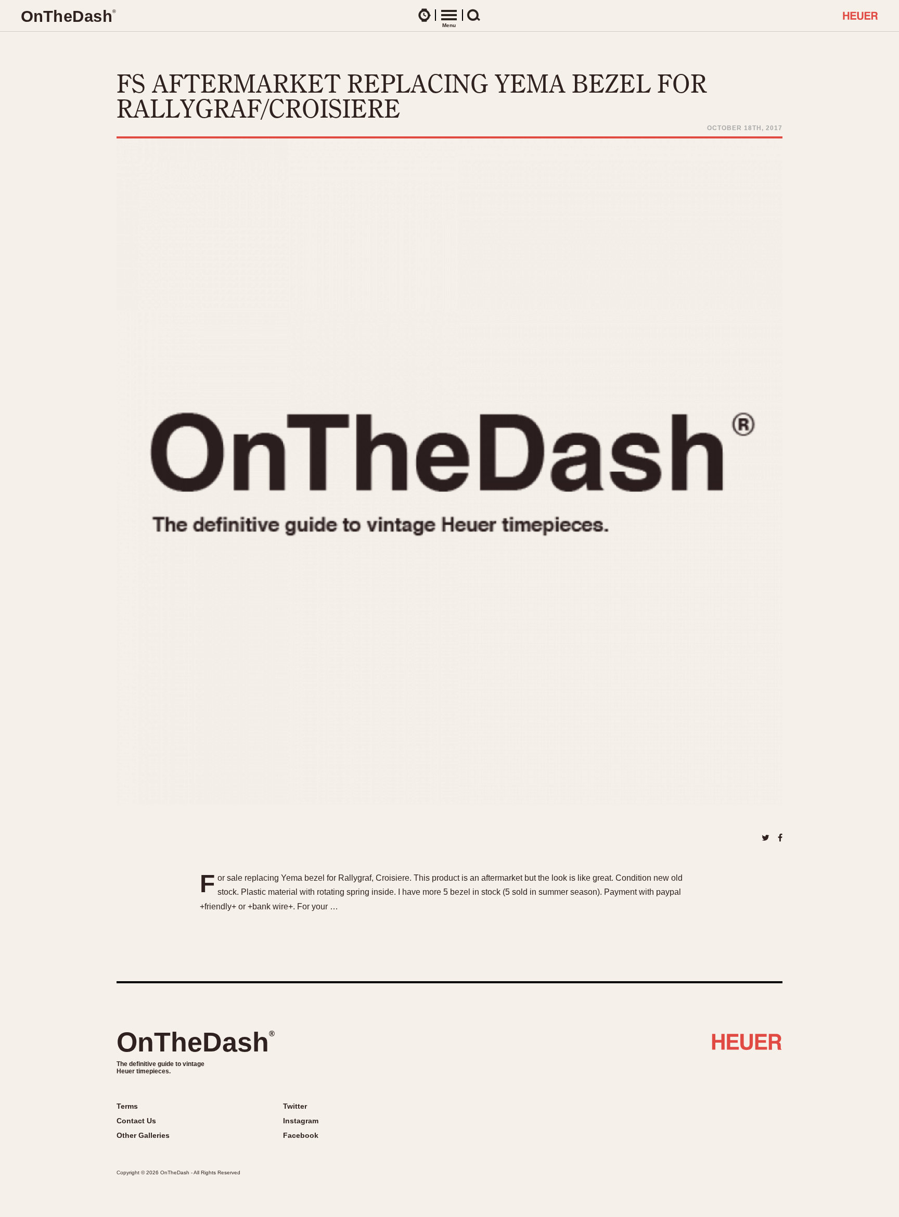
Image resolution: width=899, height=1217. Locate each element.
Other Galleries (143, 1135)
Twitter (295, 1106)
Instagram (300, 1121)
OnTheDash (196, 1042)
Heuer (746, 1046)
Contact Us (136, 1121)
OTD (68, 16)
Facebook (300, 1135)
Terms (127, 1106)
